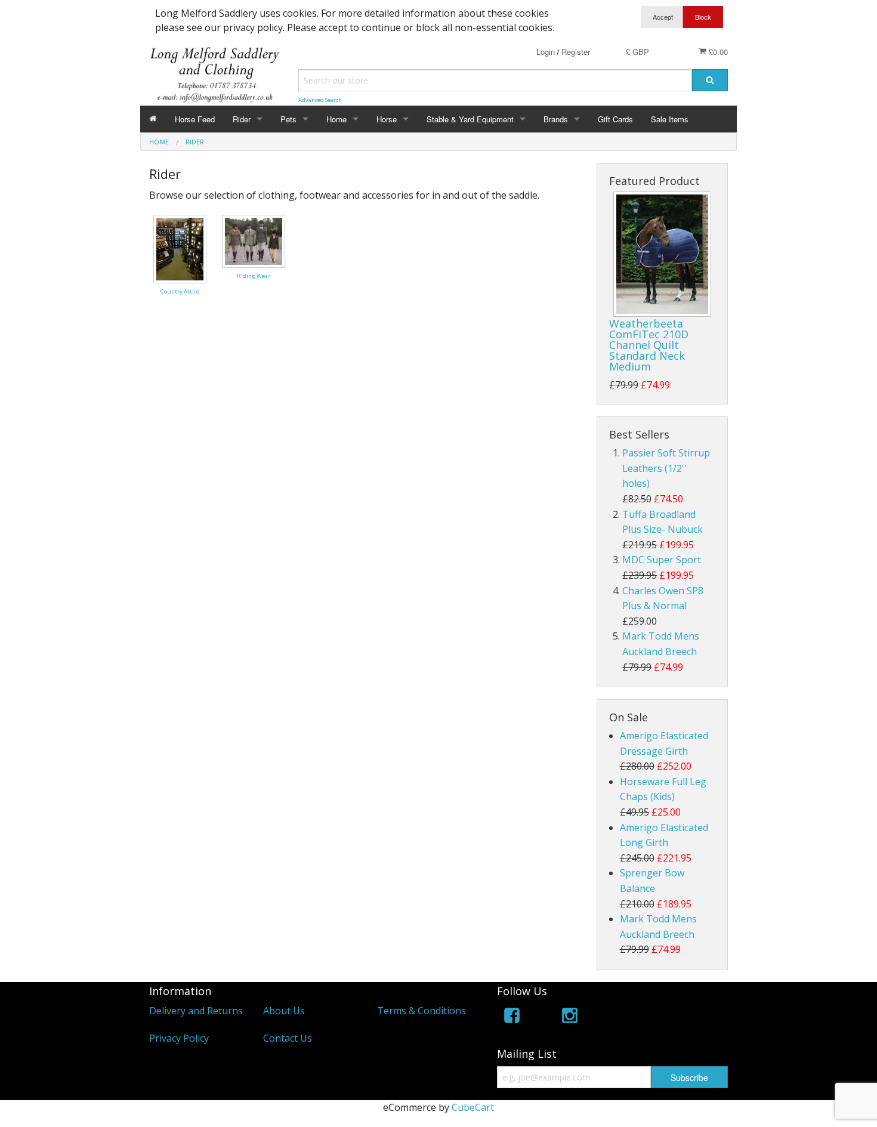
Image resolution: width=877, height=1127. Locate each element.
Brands (556, 119)
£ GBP (637, 51)
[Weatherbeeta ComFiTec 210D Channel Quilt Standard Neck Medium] (662, 254)
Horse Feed (195, 119)
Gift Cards (615, 119)
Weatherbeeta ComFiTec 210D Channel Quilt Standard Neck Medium (648, 344)
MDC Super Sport (661, 559)
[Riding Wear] (253, 240)
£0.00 (717, 51)
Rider (242, 119)
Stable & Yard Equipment (470, 119)
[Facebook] (512, 1017)
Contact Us (287, 1038)
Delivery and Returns (196, 1010)
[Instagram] (570, 1017)
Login (545, 51)
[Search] (710, 80)
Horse (386, 119)
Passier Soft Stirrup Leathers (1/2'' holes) (666, 468)
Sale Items (669, 119)
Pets (288, 119)
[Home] (153, 119)
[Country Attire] (180, 247)
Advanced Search (320, 100)
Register (575, 51)
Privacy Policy (179, 1038)
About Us (284, 1010)
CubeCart (473, 1107)
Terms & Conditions (421, 1010)
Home (336, 119)
